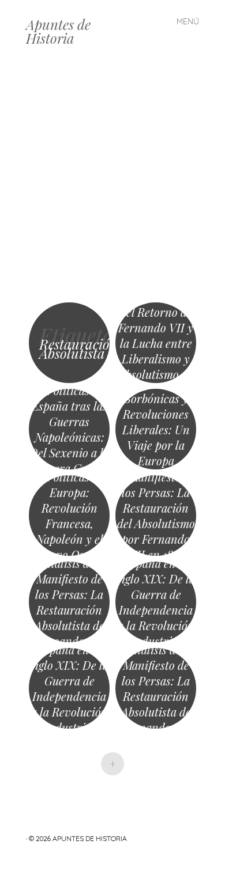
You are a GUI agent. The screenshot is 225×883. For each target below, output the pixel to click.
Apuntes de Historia (58, 31)
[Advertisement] (112, 181)
